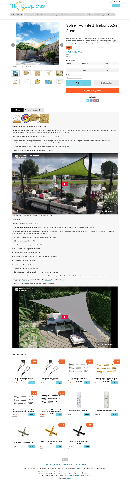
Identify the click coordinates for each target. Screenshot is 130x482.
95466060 (78, 468)
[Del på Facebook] (91, 100)
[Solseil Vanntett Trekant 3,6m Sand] (37, 43)
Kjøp (80, 83)
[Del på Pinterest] (94, 100)
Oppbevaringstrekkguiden (32, 15)
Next (63, 44)
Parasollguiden (45, 15)
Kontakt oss (111, 15)
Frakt (46, 464)
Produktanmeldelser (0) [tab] (33, 110)
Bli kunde (19, 15)
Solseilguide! (65, 147)
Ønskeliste (107, 83)
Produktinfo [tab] (16, 110)
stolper (25, 280)
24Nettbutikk (68, 478)
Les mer (70, 475)
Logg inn (103, 15)
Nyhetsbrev (82, 464)
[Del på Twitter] (87, 100)
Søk (116, 6)
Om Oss (89, 15)
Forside (13, 15)
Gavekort (96, 15)
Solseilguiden (66, 15)
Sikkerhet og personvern (70, 464)
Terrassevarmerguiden (78, 15)
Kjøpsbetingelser (55, 464)
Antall (67, 74)
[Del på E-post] (97, 100)
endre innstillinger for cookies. (82, 475)
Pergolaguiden (56, 15)
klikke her (48, 280)
